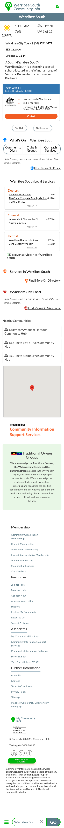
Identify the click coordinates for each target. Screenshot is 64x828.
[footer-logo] (32, 719)
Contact (31, 116)
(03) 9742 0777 (43, 43)
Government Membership (24, 549)
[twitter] (22, 752)
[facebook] (29, 752)
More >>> (32, 205)
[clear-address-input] (42, 822)
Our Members (18, 571)
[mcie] (32, 730)
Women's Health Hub (20, 194)
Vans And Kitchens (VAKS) (25, 662)
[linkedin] (14, 752)
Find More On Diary (47, 168)
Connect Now (18, 595)
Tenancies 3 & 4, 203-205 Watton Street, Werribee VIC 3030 (40, 108)
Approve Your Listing (22, 601)
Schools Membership (22, 560)
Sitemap (15, 697)
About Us (16, 675)
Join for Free (18, 584)
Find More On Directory (44, 280)
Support (15, 606)
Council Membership (22, 543)
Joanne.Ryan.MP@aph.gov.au (37, 99)
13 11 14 (20, 55)
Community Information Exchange (29, 651)
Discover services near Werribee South (29, 256)
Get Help (19, 128)
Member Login (18, 590)
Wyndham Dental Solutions (23, 239)
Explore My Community (23, 612)
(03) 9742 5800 (31, 103)
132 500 (16, 49)
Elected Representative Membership (30, 554)
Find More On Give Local (44, 308)
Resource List (18, 617)
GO (53, 822)
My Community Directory (25, 636)
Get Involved (42, 128)
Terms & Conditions (21, 686)
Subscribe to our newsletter (21, 760)
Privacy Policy (18, 691)
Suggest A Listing (20, 623)
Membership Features (22, 565)
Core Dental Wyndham (21, 243)
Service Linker (18, 656)
